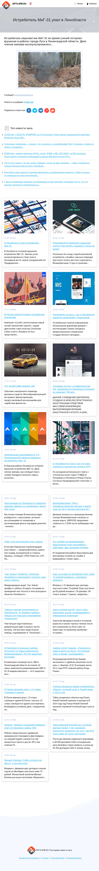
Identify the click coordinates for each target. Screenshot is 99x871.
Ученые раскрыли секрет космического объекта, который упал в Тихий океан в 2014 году (74, 689)
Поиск (80, 4)
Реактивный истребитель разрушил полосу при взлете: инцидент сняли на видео (73, 246)
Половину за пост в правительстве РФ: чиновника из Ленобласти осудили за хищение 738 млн (73, 389)
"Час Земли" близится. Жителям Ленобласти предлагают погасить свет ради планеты (25, 577)
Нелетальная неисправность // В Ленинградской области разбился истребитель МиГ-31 (22, 457)
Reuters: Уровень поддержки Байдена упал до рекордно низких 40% (24, 726)
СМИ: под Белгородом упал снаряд (23, 541)
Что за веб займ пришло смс (19, 386)
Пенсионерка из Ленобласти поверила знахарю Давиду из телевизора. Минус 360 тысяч (25, 506)
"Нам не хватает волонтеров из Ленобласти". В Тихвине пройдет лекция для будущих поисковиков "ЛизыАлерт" (22, 614)
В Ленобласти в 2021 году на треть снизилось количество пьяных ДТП (71, 465)
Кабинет (93, 4)
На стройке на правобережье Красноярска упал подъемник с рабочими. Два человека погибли (70, 544)
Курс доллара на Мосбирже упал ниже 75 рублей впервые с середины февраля (73, 577)
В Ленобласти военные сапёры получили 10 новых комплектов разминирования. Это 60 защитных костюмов (23, 652)
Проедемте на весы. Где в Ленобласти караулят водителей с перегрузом (74, 316)
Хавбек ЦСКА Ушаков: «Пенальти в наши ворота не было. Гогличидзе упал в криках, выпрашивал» (72, 651)
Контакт (45, 858)
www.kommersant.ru (23, 95)
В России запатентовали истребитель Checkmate (24, 316)
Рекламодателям (74, 858)
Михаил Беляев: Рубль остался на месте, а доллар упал (23, 762)
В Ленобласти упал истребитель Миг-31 (21, 244)
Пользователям (57, 858)
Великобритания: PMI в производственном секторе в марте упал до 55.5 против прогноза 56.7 (72, 506)
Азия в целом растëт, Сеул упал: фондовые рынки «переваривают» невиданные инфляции (71, 612)
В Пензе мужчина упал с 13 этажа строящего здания (22, 691)
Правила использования (29, 858)
